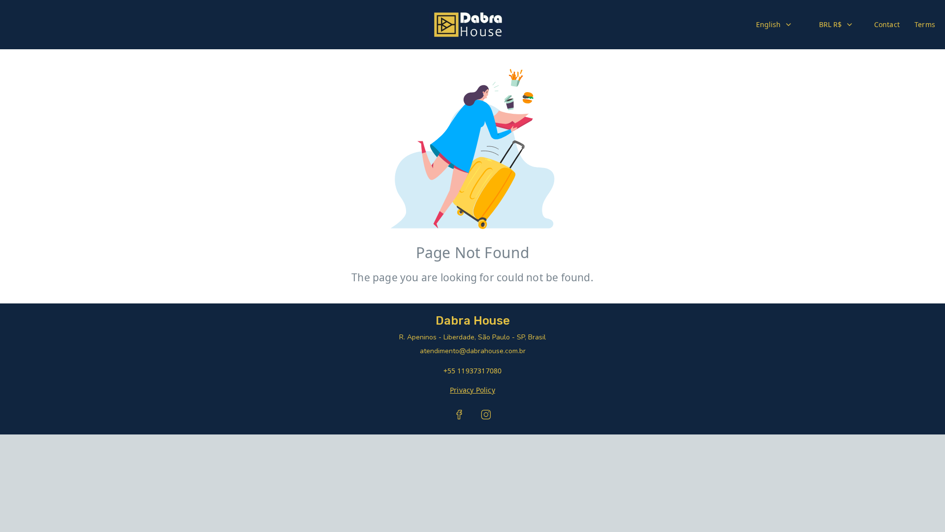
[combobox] (774, 24)
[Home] (467, 24)
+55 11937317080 (472, 370)
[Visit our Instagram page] (486, 415)
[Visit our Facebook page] (459, 415)
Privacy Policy (472, 390)
